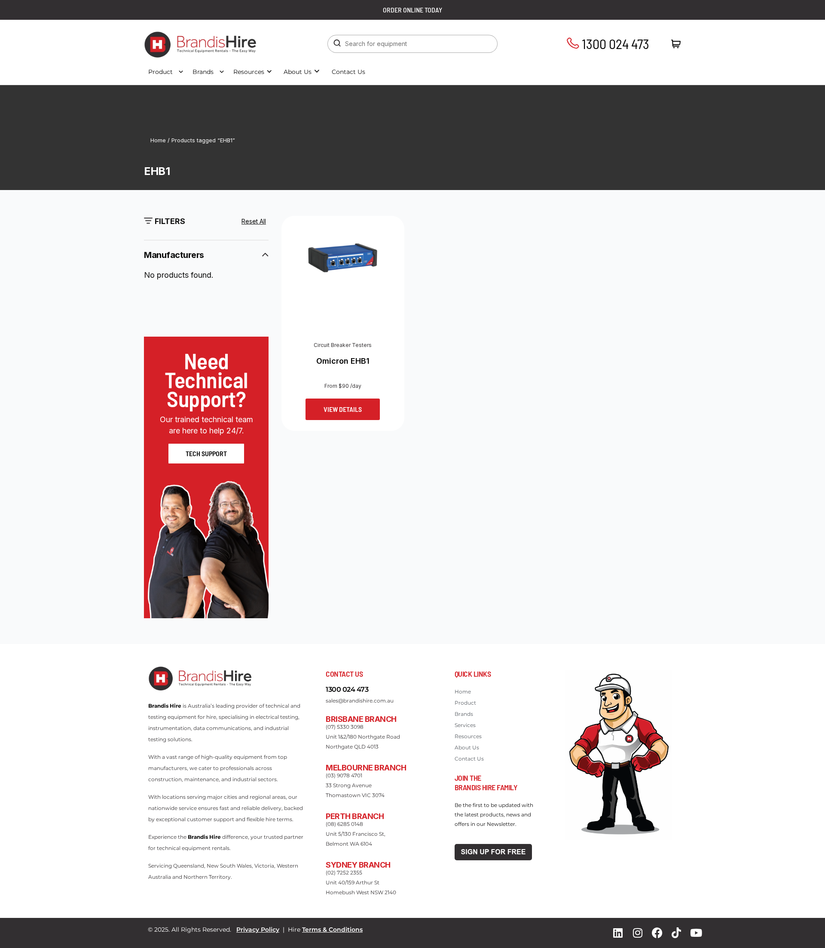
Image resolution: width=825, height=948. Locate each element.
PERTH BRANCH (355, 816)
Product (160, 72)
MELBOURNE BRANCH (366, 767)
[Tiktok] (676, 933)
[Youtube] (696, 933)
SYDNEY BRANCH (358, 864)
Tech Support (206, 453)
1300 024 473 (614, 43)
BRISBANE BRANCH (361, 719)
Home (158, 140)
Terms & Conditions (332, 929)
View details (343, 409)
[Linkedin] (618, 933)
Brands (203, 72)
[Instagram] (637, 933)
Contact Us (348, 72)
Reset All (253, 221)
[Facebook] (657, 933)
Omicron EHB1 (343, 360)
